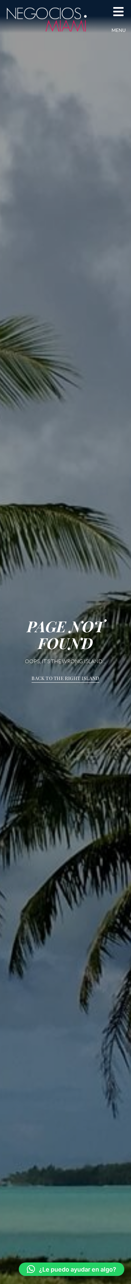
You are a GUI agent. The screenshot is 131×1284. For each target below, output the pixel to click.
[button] (71, 1269)
